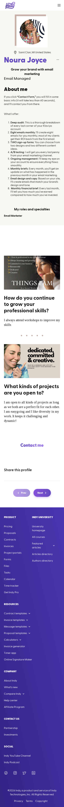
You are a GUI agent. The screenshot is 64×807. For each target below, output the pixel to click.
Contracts (10, 539)
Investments (11, 734)
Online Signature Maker (18, 659)
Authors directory (42, 560)
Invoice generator (14, 646)
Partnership (11, 728)
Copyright (41, 801)
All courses (38, 537)
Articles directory (42, 554)
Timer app (10, 653)
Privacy (18, 801)
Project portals (12, 553)
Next (40, 493)
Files (6, 566)
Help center (11, 700)
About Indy (10, 680)
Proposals (10, 533)
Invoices (9, 546)
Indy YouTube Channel (17, 755)
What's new (11, 687)
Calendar (9, 579)
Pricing (8, 526)
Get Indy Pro (11, 592)
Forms (7, 559)
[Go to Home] (10, 5)
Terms (29, 801)
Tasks (7, 572)
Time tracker (11, 585)
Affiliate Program (14, 707)
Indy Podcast (12, 762)
